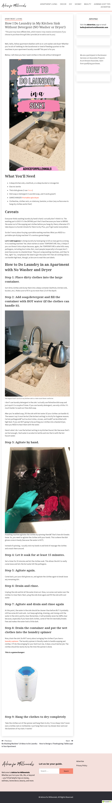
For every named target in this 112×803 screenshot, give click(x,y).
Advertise (105, 7)
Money (78, 4)
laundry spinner (11, 641)
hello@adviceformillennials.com (94, 27)
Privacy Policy (81, 765)
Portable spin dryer (30, 197)
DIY (70, 4)
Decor (63, 4)
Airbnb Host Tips (102, 4)
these (30, 190)
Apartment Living (48, 4)
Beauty (87, 4)
